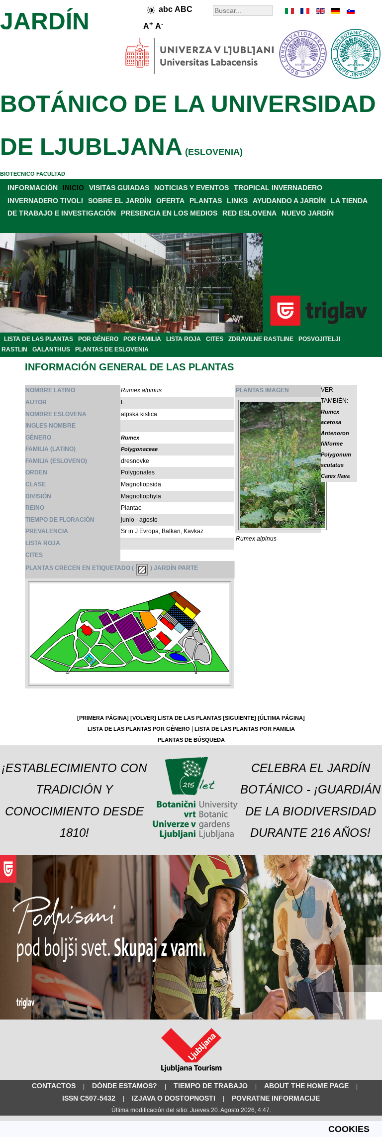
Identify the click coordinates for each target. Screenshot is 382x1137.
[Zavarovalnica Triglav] (191, 1018)
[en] (320, 10)
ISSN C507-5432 (88, 1098)
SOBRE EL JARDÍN (119, 201)
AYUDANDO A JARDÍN (289, 201)
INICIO (73, 188)
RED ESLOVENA (249, 213)
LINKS (237, 201)
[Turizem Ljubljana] (191, 1074)
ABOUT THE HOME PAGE (306, 1086)
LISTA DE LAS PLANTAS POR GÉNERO (139, 729)
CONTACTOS (54, 1086)
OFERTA (170, 201)
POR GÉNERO (98, 339)
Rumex (130, 438)
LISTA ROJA (183, 339)
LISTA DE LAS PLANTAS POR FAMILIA (244, 729)
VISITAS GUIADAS (119, 188)
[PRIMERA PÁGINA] (103, 718)
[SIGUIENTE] (239, 718)
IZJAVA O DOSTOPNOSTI (173, 1098)
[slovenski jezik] (350, 10)
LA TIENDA (349, 201)
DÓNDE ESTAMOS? (124, 1086)
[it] (290, 10)
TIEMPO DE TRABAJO (211, 1086)
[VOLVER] (143, 718)
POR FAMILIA (142, 339)
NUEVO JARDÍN (308, 213)
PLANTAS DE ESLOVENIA (112, 349)
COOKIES (349, 1129)
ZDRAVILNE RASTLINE (260, 339)
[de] (335, 10)
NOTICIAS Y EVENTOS (191, 188)
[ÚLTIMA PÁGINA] (281, 718)
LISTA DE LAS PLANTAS (38, 339)
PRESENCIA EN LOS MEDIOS (169, 213)
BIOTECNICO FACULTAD (32, 174)
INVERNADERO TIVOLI (45, 201)
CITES (214, 339)
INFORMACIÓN (32, 188)
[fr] (305, 10)
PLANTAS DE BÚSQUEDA (191, 740)
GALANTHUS (51, 349)
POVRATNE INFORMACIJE (276, 1098)
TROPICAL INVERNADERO (278, 188)
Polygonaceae (139, 449)
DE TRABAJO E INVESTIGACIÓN (61, 213)
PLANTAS (206, 201)
